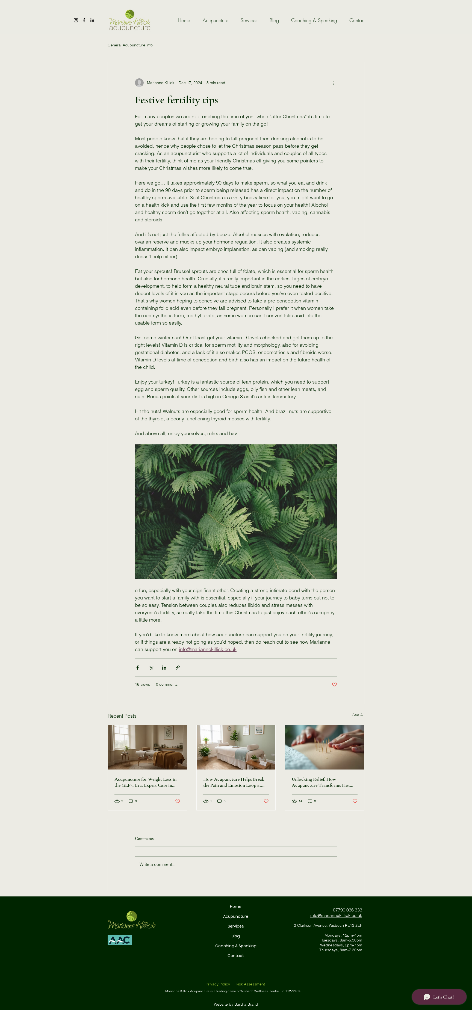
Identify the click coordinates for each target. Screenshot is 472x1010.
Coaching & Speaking (235, 946)
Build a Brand (246, 1004)
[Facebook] (84, 20)
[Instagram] (76, 20)
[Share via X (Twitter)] (151, 667)
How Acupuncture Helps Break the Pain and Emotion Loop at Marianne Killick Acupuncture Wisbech (233, 782)
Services (236, 926)
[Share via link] (177, 667)
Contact (236, 955)
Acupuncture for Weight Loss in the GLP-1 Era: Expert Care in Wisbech (145, 782)
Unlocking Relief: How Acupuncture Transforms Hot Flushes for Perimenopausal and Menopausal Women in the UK (322, 782)
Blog (236, 936)
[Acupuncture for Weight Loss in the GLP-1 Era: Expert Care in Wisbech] (147, 747)
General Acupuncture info (130, 45)
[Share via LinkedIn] (164, 667)
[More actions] (334, 82)
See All (358, 714)
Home (235, 906)
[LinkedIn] (92, 20)
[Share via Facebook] (137, 667)
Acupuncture (235, 916)
